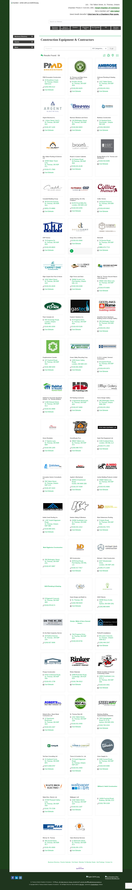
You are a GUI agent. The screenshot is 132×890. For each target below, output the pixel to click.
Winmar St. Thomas (49, 838)
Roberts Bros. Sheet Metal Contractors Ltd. (51, 714)
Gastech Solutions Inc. (77, 317)
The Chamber (95, 27)
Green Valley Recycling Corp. (79, 357)
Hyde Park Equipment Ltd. (105, 438)
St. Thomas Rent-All (76, 714)
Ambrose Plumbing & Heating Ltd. (106, 77)
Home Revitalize (48, 438)
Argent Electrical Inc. (49, 117)
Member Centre (115, 28)
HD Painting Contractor (77, 398)
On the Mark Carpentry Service (52, 633)
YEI (106, 27)
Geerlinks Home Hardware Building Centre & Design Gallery (107, 317)
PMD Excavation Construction (52, 77)
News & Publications (64, 28)
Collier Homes (101, 199)
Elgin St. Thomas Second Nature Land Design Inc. (107, 277)
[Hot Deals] (71, 252)
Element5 (100, 237)
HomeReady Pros (75, 438)
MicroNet (82, 884)
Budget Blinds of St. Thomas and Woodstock (107, 157)
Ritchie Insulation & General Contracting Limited (105, 672)
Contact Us (109, 862)
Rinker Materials (75, 672)
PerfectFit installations (104, 633)
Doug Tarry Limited (76, 237)
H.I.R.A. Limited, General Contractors (104, 358)
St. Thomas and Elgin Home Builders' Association (78, 77)
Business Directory (55, 28)
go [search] (112, 48)
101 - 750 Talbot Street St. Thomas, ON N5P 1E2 (67, 882)
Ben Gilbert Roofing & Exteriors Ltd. (52, 157)
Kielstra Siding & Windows (78, 517)
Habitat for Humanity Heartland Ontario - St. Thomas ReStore (52, 398)
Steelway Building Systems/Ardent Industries (105, 714)
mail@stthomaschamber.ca (94, 882)
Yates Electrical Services (77, 838)
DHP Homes (46, 237)
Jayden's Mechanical (76, 477)
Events (75, 27)
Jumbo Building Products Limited (107, 477)
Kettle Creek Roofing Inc (50, 517)
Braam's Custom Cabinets (78, 156)
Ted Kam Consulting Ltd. (50, 756)
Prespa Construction (49, 672)
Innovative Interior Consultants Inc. (52, 477)
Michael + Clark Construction (106, 558)
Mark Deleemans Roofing (105, 517)
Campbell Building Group (50, 199)
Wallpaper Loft (74, 797)
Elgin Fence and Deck (76, 276)
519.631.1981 (83, 882)
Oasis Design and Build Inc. (78, 597)
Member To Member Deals (87, 862)
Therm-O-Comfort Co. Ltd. (78, 756)
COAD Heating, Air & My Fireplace (77, 199)
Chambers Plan (85, 28)
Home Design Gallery (103, 398)
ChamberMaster (94, 884)
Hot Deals (75, 862)
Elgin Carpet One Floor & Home (52, 276)
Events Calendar (66, 862)
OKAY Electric (101, 597)
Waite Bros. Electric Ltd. (50, 797)
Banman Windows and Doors (79, 117)
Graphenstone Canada (50, 357)
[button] (42, 55)
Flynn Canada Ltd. (48, 317)
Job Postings (100, 862)
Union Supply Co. (102, 756)
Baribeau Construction (104, 117)
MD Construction (75, 558)
